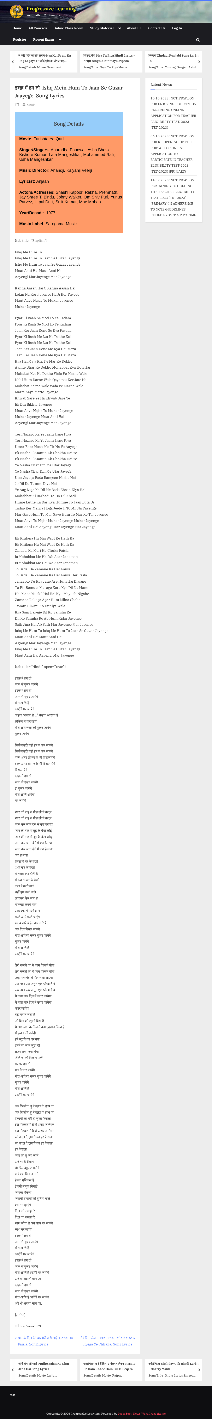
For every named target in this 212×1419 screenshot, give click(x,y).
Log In (177, 28)
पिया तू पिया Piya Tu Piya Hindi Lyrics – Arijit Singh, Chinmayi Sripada (109, 58)
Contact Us (156, 28)
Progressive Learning (51, 8)
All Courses (38, 28)
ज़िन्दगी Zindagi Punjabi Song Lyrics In (173, 58)
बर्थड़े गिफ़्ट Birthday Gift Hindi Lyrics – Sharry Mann (173, 1366)
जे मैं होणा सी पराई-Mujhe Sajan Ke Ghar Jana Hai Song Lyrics (43, 1366)
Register (19, 39)
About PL (134, 28)
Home (17, 28)
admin (31, 105)
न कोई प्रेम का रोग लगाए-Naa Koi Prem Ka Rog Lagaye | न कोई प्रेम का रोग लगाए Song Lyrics (44, 58)
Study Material (102, 28)
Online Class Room (68, 28)
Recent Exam (43, 39)
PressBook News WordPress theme (142, 1413)
